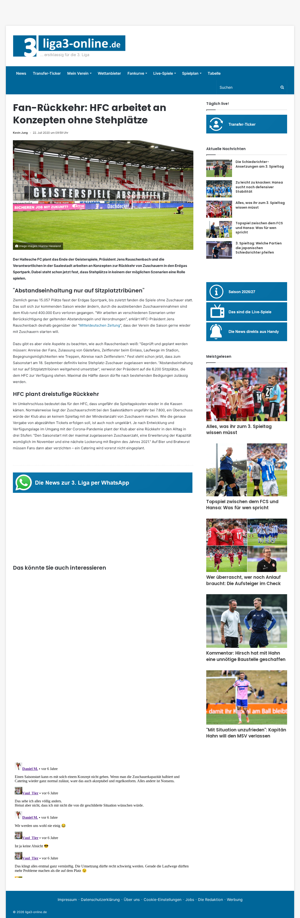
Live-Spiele (163, 73)
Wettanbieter (109, 73)
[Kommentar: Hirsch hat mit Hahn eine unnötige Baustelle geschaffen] (246, 621)
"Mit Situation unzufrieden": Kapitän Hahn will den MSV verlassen (246, 733)
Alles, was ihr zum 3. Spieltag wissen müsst (260, 205)
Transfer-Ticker (47, 73)
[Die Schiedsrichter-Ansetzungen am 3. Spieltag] (219, 168)
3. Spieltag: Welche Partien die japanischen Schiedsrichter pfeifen (259, 248)
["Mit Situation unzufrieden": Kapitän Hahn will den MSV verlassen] (246, 697)
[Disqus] (103, 819)
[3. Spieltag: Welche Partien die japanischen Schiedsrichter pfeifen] (219, 250)
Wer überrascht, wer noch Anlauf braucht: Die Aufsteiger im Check (243, 580)
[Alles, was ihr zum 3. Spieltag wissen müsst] (219, 209)
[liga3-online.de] (69, 46)
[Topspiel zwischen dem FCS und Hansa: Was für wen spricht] (219, 229)
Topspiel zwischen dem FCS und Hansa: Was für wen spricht (259, 228)
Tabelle (214, 73)
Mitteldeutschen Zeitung (99, 325)
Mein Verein (78, 73)
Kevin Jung (20, 132)
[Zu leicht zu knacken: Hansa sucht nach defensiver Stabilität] (219, 188)
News (21, 73)
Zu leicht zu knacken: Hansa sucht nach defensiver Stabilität (259, 187)
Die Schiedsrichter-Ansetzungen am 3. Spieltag (260, 164)
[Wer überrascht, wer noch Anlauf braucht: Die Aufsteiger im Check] (246, 545)
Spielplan (190, 73)
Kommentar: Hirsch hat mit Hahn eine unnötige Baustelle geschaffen (245, 656)
